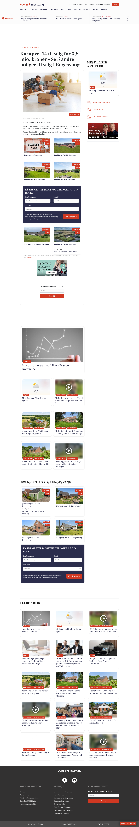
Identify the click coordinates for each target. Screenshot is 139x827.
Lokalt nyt (66, 9)
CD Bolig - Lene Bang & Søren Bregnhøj (33, 512)
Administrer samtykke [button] (28, 804)
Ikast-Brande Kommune (62, 807)
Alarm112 (24, 9)
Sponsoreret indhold (61, 813)
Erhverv (43, 9)
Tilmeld (115, 4)
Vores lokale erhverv (61, 795)
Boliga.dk (30, 257)
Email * (56, 197)
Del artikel (73, 114)
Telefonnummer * (31, 197)
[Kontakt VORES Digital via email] (74, 780)
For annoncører (25, 795)
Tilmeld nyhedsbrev (128, 824)
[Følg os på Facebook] (64, 780)
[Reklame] (52, 268)
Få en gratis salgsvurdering (63, 810)
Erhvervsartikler (59, 804)
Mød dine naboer (82, 9)
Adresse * (28, 205)
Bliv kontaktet (71, 216)
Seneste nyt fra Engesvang (63, 792)
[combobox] (26, 209)
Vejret (104, 9)
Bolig (34, 9)
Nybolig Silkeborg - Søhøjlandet (65, 251)
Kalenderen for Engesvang (63, 798)
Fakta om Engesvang (61, 801)
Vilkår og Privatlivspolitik (29, 798)
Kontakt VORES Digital (28, 801)
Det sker (54, 9)
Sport (95, 9)
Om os (22, 792)
